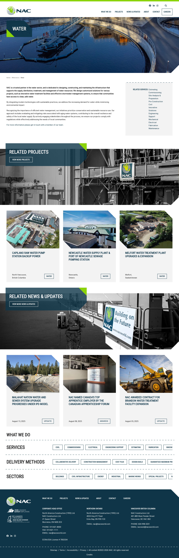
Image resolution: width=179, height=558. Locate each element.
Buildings (60, 476)
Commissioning (155, 92)
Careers (167, 12)
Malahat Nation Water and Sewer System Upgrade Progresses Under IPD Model (30, 401)
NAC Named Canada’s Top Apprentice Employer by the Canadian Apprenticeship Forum (89, 401)
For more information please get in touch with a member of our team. (35, 125)
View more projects (21, 160)
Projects (119, 12)
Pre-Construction (156, 101)
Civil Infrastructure (81, 476)
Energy (101, 476)
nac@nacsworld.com (57, 533)
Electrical (152, 122)
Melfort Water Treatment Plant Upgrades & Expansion (145, 254)
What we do (106, 12)
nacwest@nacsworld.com (148, 527)
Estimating (153, 89)
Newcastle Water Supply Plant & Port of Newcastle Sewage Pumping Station (89, 256)
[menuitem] (106, 12)
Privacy (83, 550)
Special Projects (156, 476)
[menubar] (135, 12)
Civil (150, 104)
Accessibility (72, 550)
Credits (89, 555)
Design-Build (137, 462)
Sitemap (53, 550)
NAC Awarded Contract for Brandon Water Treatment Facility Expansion (142, 401)
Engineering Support (114, 447)
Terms (62, 550)
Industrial (116, 476)
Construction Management (96, 462)
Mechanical (153, 119)
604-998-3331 (144, 524)
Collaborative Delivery (66, 462)
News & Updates (133, 12)
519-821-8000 (55, 527)
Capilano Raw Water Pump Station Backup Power (28, 254)
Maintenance (154, 128)
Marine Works (135, 476)
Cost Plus (120, 462)
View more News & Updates (23, 304)
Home (8, 77)
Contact (156, 12)
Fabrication (153, 125)
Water (49, 276)
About (146, 12)
